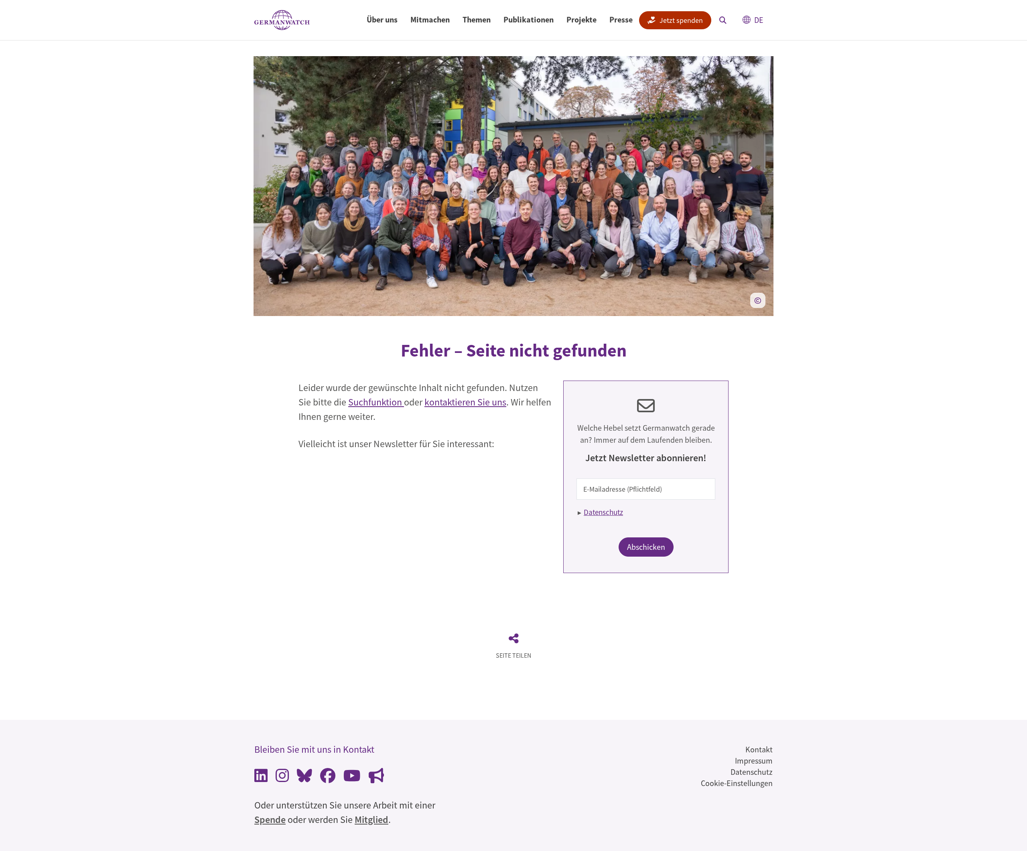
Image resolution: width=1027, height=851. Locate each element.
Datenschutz (752, 772)
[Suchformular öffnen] (723, 20)
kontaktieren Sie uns (465, 402)
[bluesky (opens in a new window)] (304, 778)
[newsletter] (376, 778)
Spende (270, 819)
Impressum (754, 761)
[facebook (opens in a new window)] (327, 778)
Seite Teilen (513, 655)
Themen (477, 19)
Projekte (581, 19)
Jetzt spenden (681, 20)
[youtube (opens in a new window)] (352, 778)
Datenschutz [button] (603, 512)
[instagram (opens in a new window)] (282, 778)
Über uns (382, 19)
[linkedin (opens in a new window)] (261, 778)
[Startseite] (282, 20)
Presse (621, 19)
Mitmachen (430, 19)
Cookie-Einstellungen (737, 783)
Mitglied (371, 819)
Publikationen (528, 19)
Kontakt (759, 749)
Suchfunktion (376, 402)
